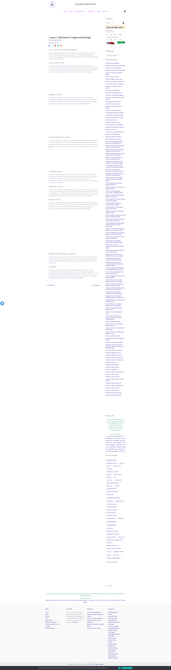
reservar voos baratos (111, 129)
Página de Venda (111, 436)
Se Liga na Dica (112, 652)
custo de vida (118, 480)
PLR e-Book (109, 442)
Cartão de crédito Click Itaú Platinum (115, 360)
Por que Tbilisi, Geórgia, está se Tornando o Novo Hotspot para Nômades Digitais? (114, 317)
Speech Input (123, 23)
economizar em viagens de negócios (115, 95)
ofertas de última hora (111, 120)
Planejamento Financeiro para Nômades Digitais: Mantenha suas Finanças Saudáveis (114, 264)
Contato (47, 616)
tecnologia (108, 551)
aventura (108, 466)
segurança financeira (112, 545)
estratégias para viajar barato (113, 101)
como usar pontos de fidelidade (113, 68)
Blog (46, 618)
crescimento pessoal (117, 474)
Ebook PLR (122, 451)
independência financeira (111, 504)
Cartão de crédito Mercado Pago (114, 350)
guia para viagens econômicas (113, 110)
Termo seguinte (96, 285)
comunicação (109, 468)
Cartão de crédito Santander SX (113, 383)
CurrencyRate (109, 586)
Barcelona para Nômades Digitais (114, 342)
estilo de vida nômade (113, 498)
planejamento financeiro (113, 534)
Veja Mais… (76, 622)
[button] (84, 11)
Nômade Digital (112, 640)
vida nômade (116, 555)
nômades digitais (112, 525)
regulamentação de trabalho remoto (114, 540)
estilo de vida (110, 494)
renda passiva (109, 542)
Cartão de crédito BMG (111, 369)
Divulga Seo (121, 449)
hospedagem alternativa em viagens (115, 112)
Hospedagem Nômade (113, 634)
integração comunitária (111, 509)
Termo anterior (50, 285)
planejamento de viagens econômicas (115, 127)
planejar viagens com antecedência (114, 124)
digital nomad (109, 485)
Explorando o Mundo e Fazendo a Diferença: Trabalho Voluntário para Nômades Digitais (115, 346)
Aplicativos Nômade (113, 612)
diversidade (117, 485)
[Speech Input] (116, 23)
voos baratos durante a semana (114, 139)
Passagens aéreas (112, 644)
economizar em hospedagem (113, 90)
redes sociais (121, 537)
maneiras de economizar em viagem (115, 117)
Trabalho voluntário (113, 658)
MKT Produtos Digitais (97, 664)
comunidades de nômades (112, 471)
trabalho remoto (119, 551)
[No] (169, 668)
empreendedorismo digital (112, 491)
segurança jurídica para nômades (113, 548)
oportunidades (109, 528)
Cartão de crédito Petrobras (112, 376)
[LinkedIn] (58, 45)
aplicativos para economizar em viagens (116, 65)
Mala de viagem (112, 638)
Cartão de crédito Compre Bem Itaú (114, 385)
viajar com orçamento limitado (113, 136)
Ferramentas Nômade (113, 628)
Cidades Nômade (112, 620)
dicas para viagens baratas (112, 76)
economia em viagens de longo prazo (115, 81)
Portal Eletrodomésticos (112, 451)
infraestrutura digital (112, 507)
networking (120, 518)
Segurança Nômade (113, 654)
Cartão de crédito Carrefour (112, 388)
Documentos (111, 624)
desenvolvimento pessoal (113, 483)
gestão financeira (119, 501)
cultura (115, 477)
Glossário (47, 626)
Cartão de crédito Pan (111, 362)
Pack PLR (122, 440)
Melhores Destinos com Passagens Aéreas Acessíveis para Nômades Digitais (114, 179)
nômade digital (111, 521)
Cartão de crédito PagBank (112, 364)
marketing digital (111, 518)
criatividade (108, 477)
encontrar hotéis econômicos (113, 104)
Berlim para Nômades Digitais (113, 321)
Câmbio (110, 614)
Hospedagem (111, 632)
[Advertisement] (73, 23)
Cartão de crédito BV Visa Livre (113, 352)
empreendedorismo (111, 488)
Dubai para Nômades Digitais (113, 336)
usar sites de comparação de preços (114, 132)
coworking (108, 474)
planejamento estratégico (112, 531)
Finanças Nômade (112, 630)
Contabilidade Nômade (113, 622)
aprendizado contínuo (112, 463)
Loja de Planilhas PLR (83, 600)
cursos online (109, 480)
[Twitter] (52, 45)
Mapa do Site (48, 620)
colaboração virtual (117, 466)
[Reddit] (61, 45)
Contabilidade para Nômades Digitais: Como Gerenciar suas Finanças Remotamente (115, 224)
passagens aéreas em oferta (113, 122)
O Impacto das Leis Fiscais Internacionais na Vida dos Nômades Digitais (115, 246)
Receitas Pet (113, 447)
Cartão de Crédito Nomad (112, 390)
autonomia (122, 463)
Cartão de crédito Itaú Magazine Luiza (115, 372)
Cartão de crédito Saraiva (112, 374)
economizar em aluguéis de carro (114, 92)
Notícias (110, 642)
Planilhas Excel (109, 438)
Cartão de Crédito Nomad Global (114, 395)
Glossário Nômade (50, 628)
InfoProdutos (117, 438)
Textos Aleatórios (117, 442)
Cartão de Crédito (112, 616)
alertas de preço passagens (112, 63)
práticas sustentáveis (111, 537)
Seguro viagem (112, 656)
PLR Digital (116, 440)
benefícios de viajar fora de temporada (115, 70)
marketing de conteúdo (111, 515)
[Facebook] (125, 11)
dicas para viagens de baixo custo (114, 79)
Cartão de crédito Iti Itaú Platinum (114, 357)
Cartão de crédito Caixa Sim (112, 367)
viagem (108, 555)
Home (46, 612)
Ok (119, 667)
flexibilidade (110, 501)
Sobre (46, 614)
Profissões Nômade (113, 648)
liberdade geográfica (111, 512)
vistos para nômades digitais (113, 558)
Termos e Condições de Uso (52, 624)
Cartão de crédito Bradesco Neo (114, 392)
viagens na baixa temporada (113, 134)
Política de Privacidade (50, 622)
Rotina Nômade (112, 650)
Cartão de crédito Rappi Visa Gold (114, 355)
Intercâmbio (111, 636)
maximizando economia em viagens (114, 115)
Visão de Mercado (112, 449)
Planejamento (111, 646)
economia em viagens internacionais (115, 84)
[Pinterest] (55, 45)
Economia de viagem (113, 626)
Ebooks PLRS (120, 436)
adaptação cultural (111, 460)
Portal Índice (119, 445)
